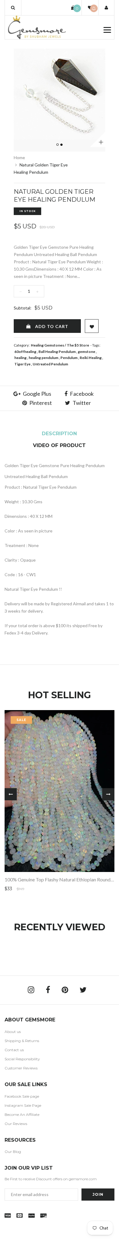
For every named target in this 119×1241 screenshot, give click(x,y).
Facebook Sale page (22, 1096)
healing (20, 357)
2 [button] (61, 144)
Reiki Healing (91, 357)
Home (19, 157)
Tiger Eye (22, 364)
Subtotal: (22, 307)
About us (13, 1031)
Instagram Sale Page (23, 1105)
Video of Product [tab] (59, 445)
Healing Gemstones (47, 345)
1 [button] (58, 144)
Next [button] (108, 794)
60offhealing (25, 351)
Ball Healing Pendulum (57, 351)
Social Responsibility (22, 1059)
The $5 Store (78, 345)
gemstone (86, 351)
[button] (13, 7)
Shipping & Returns (22, 1040)
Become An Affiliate (22, 1114)
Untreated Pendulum (50, 364)
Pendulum (69, 357)
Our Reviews (16, 1123)
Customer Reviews (21, 1068)
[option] (59, 94)
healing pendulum (43, 357)
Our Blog (13, 1151)
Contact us (14, 1050)
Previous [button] (11, 794)
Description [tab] (59, 433)
